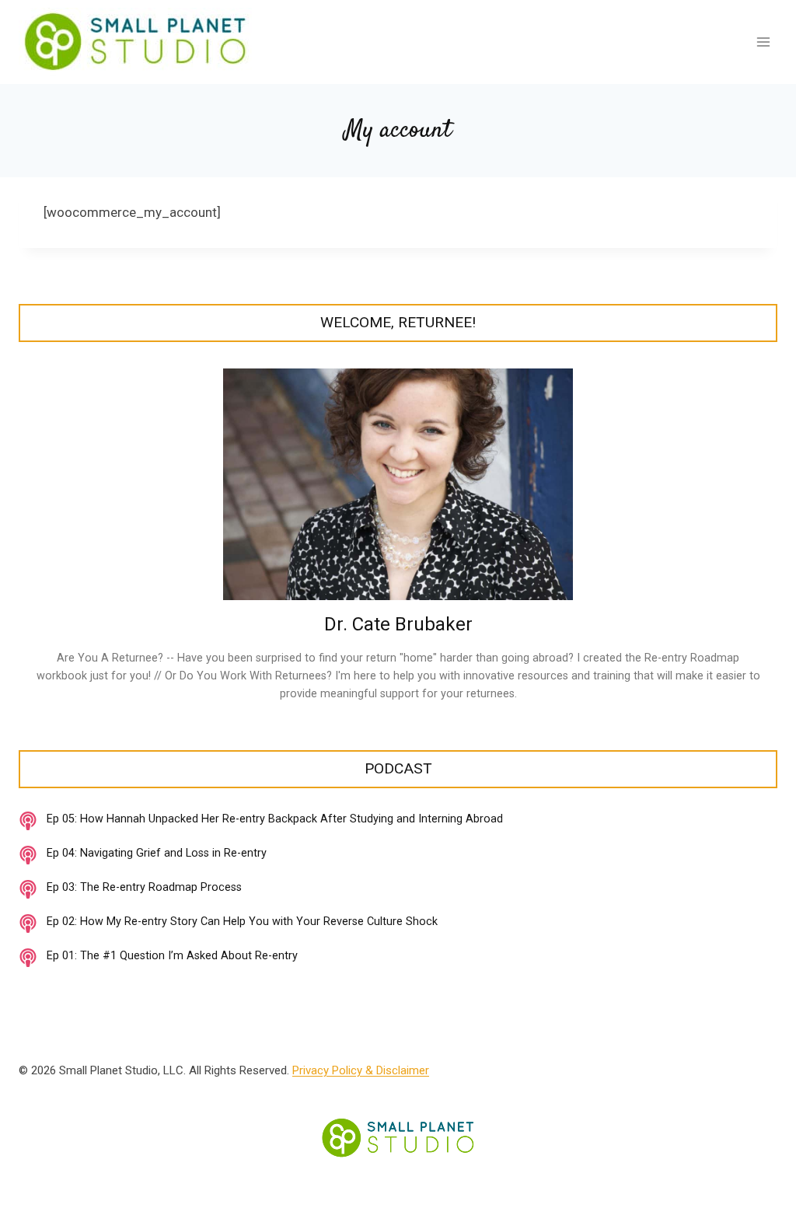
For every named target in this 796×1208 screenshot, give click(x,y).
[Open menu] (763, 42)
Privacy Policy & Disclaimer (360, 1070)
